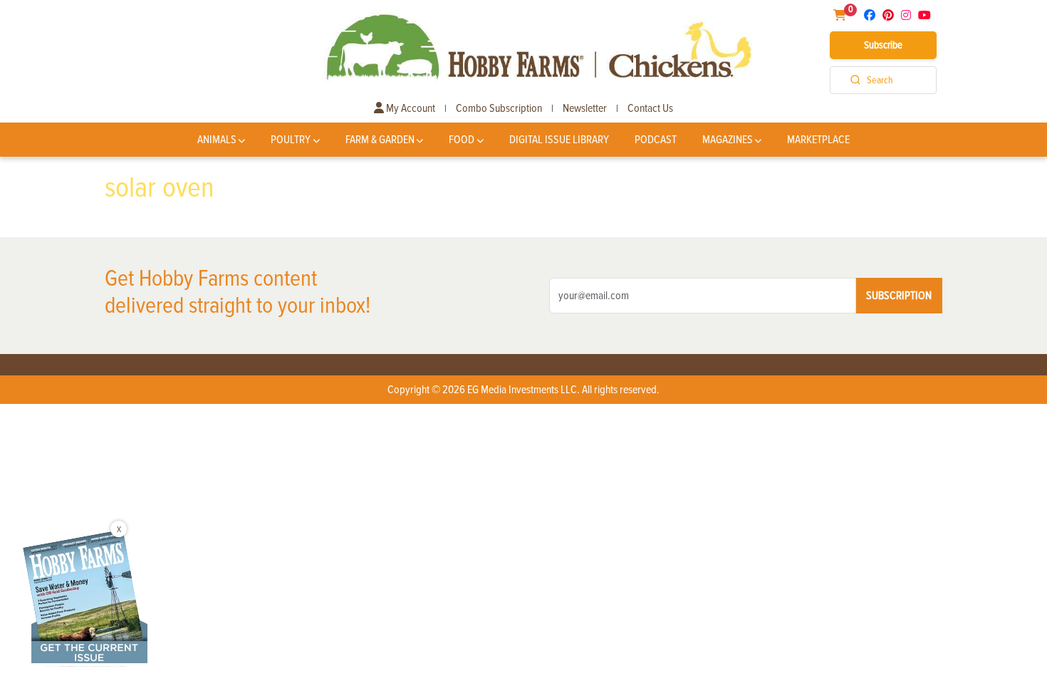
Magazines (727, 139)
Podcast (656, 139)
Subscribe (883, 44)
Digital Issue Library (559, 139)
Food (461, 139)
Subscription (899, 295)
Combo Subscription (499, 108)
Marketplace (818, 139)
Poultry (291, 139)
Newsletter (585, 108)
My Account (409, 108)
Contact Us (650, 108)
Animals (216, 139)
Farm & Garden (380, 139)
